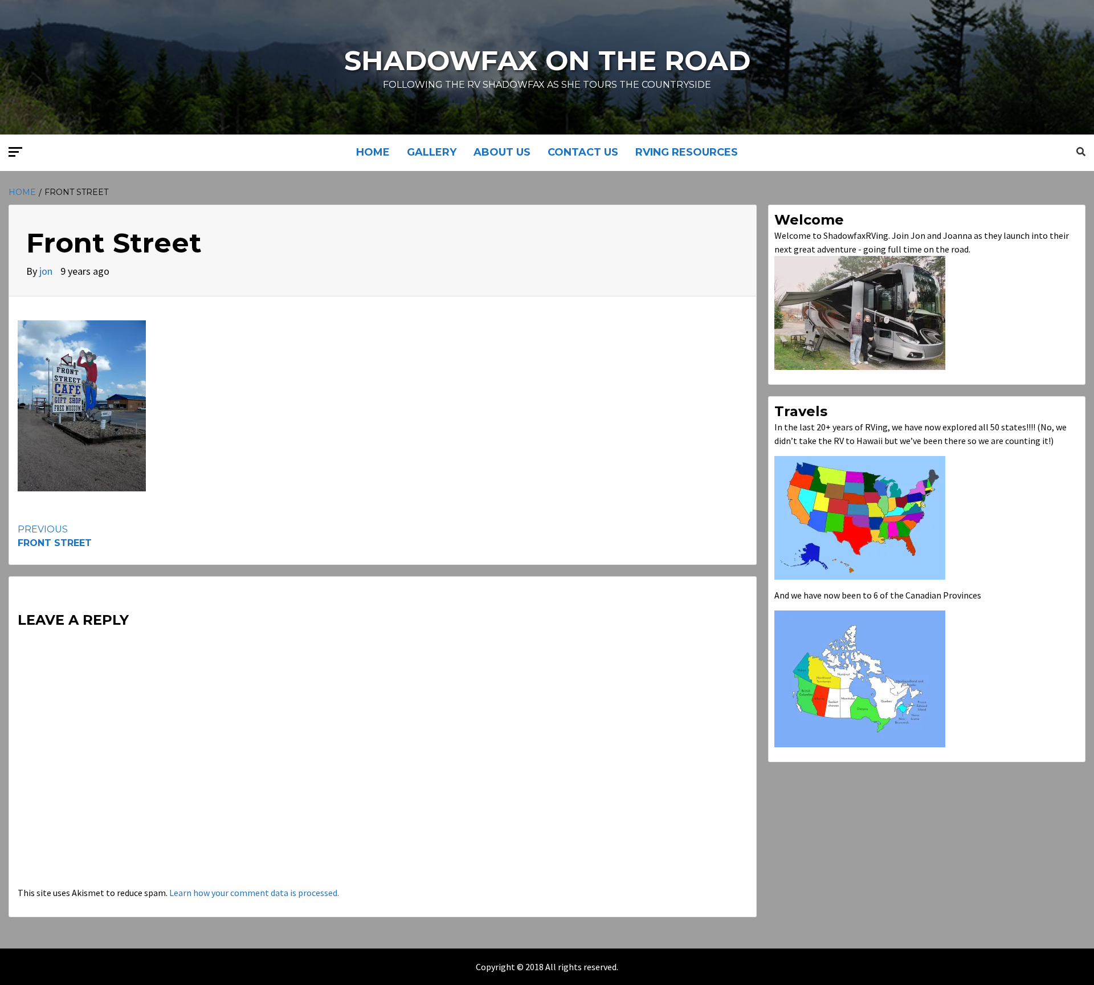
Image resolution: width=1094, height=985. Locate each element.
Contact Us (583, 152)
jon (47, 271)
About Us (501, 152)
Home (373, 152)
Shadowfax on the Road (547, 60)
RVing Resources (686, 152)
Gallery (431, 152)
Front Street (55, 536)
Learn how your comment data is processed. (254, 892)
